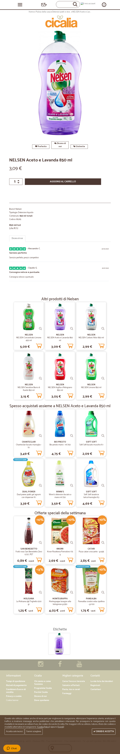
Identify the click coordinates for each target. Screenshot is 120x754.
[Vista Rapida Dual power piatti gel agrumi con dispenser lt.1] (40, 485)
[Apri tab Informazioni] (104, 4)
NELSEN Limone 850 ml (91, 387)
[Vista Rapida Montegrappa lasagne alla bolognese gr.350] (71, 592)
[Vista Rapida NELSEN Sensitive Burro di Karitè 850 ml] (40, 378)
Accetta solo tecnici (14, 731)
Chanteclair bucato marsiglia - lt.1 (29, 446)
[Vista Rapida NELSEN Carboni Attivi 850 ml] (103, 328)
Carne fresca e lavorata (73, 681)
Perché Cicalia (41, 692)
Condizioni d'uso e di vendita (16, 691)
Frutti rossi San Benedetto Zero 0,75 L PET (29, 553)
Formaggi (66, 693)
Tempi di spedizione (15, 681)
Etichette (80, 146)
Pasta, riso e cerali (71, 689)
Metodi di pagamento (16, 685)
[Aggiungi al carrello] (39, 345)
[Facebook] (60, 665)
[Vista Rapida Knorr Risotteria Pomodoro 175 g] (71, 542)
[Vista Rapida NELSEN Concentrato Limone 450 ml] (40, 328)
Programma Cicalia (43, 688)
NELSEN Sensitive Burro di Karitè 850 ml (29, 389)
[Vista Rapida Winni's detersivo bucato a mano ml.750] (71, 485)
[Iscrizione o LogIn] (88, 3)
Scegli (60, 727)
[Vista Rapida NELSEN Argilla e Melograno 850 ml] (71, 378)
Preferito (42, 146)
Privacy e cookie (14, 696)
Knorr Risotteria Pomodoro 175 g (60, 553)
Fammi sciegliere (33, 731)
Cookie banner (12, 700)
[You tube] (79, 665)
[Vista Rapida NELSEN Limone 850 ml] (103, 378)
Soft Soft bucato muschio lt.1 (91, 444)
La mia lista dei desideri (101, 681)
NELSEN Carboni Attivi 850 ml (91, 337)
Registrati (95, 685)
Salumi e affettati (71, 685)
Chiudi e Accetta (104, 731)
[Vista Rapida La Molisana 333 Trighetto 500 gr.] (40, 592)
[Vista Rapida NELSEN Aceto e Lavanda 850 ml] (71, 328)
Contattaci (95, 689)
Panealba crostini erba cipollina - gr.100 (91, 603)
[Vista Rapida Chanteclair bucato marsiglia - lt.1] (40, 435)
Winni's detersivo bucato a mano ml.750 (60, 496)
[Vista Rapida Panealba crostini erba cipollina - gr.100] (103, 592)
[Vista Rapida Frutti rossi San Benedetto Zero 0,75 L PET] (40, 542)
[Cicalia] (60, 21)
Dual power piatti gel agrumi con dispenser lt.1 (29, 496)
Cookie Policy (43, 727)
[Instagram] (40, 665)
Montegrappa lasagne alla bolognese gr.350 (60, 603)
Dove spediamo (41, 700)
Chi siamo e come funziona (42, 683)
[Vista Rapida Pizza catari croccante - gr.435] (103, 542)
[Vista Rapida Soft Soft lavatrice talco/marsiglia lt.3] (103, 485)
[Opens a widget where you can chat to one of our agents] (11, 748)
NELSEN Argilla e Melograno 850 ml (60, 389)
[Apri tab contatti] (44, 4)
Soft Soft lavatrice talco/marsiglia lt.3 (91, 496)
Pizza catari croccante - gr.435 (91, 551)
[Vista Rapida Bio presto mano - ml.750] (71, 435)
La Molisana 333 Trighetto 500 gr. (28, 603)
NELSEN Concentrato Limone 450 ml (28, 339)
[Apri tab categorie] (20, 4)
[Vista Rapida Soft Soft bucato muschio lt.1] (103, 435)
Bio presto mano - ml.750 (60, 444)
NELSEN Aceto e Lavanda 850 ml (60, 339)
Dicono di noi (61, 145)
